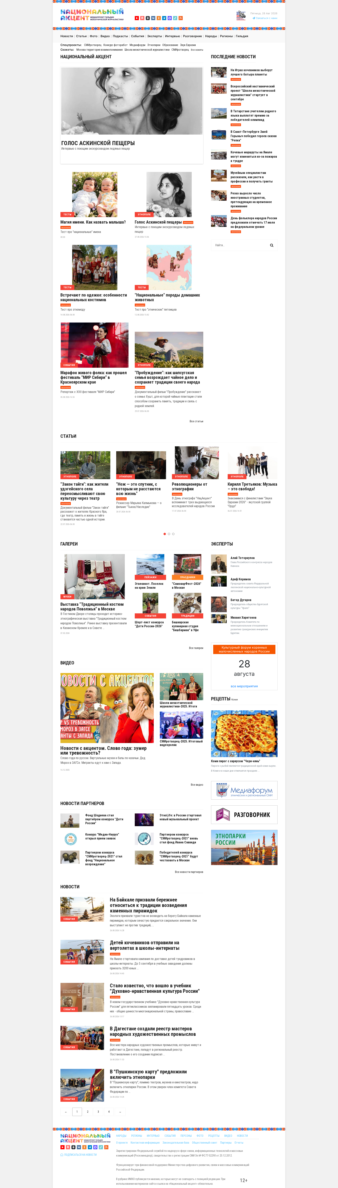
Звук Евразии (188, 45)
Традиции (187, 615)
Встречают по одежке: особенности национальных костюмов (93, 297)
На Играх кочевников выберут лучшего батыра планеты (252, 72)
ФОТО (200, 1135)
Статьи (68, 436)
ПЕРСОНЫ (186, 1135)
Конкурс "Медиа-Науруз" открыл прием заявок (102, 836)
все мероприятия (244, 686)
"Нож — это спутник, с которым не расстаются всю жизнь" (138, 489)
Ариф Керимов (241, 579)
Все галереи (196, 648)
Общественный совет (204, 1142)
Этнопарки (153, 45)
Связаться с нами (266, 18)
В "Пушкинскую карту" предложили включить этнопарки (148, 1074)
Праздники (187, 577)
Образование (170, 45)
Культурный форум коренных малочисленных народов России (244, 649)
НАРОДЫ (121, 1135)
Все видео (197, 784)
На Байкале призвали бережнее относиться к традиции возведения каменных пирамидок (148, 905)
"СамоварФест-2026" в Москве (186, 586)
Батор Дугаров (241, 600)
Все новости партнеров (189, 872)
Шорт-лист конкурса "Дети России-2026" (149, 624)
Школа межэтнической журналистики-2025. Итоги (178, 704)
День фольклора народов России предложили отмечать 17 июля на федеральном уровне (254, 222)
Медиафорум (137, 45)
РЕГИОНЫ (136, 1135)
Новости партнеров (82, 803)
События (69, 365)
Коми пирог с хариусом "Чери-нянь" (235, 761)
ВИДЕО (228, 1135)
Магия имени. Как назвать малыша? (93, 222)
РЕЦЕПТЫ (213, 1135)
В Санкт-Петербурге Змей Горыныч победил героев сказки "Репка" (254, 136)
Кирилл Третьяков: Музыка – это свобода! (252, 486)
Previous (55, 101)
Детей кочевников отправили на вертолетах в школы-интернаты (145, 945)
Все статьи (196, 421)
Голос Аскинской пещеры (98, 143)
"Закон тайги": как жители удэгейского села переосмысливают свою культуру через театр (84, 491)
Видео (67, 663)
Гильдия (242, 36)
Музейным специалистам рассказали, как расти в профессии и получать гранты (252, 177)
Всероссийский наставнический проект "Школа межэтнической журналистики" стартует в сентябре (253, 92)
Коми (234, 699)
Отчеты (239, 1142)
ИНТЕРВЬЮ (153, 1135)
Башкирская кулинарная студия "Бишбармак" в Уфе (185, 626)
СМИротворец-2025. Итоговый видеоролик (181, 743)
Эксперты (222, 544)
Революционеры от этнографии (189, 486)
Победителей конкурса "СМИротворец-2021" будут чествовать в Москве (179, 856)
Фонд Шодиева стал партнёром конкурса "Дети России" (104, 819)
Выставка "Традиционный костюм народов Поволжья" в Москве (92, 606)
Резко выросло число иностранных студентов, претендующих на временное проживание (251, 199)
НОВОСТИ (242, 1135)
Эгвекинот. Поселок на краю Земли (149, 586)
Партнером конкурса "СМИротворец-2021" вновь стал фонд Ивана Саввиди (179, 838)
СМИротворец (93, 45)
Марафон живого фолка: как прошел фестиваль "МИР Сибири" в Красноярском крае (93, 377)
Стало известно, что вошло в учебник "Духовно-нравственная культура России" (155, 988)
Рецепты (220, 699)
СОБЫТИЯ (170, 1135)
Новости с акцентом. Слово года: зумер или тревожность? (103, 750)
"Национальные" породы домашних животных (167, 297)
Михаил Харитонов (243, 617)
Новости (69, 887)
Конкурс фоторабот (115, 45)
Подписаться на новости (80, 1154)
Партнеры (226, 1142)
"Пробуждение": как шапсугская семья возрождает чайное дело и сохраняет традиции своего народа (167, 377)
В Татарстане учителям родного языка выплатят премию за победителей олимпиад (253, 115)
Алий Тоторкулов (243, 558)
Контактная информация (145, 1142)
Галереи (69, 544)
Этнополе (144, 214)
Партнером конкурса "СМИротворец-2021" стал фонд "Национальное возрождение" (103, 858)
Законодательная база (176, 1142)
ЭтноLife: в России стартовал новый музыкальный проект (180, 817)
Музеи (67, 596)
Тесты (67, 214)
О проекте (122, 1142)
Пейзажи (150, 577)
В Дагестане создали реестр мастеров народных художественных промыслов (153, 1031)
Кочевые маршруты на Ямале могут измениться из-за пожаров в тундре (254, 156)
